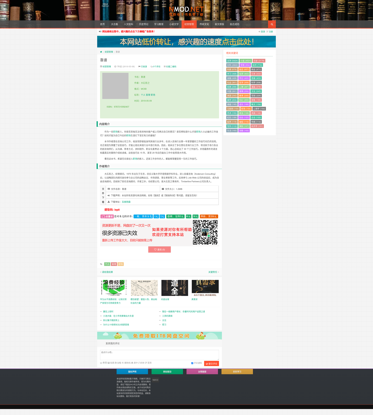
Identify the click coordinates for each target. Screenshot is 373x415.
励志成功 (234, 24)
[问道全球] (174, 287)
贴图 (112, 362)
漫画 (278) (256, 86)
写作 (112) (232, 126)
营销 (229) (256, 95)
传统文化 (204, 24)
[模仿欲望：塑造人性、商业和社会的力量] (144, 287)
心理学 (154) (259, 108)
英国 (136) (256, 113)
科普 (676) (232, 69)
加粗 (119, 362)
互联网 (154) (233, 108)
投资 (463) (244, 73)
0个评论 (156, 66)
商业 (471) (256, 69)
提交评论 (212, 363)
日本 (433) (256, 73)
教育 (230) (244, 95)
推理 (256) (244, 91)
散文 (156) (256, 104)
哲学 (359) (244, 82)
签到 (149, 362)
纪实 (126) (232, 117)
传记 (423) (244, 78)
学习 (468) (232, 73)
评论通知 (198, 362)
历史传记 (143, 24)
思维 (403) (256, 78)
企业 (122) (256, 117)
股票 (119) (232, 121)
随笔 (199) (256, 99)
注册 (271, 31)
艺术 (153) (232, 113)
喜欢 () (161, 249)
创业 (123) (244, 117)
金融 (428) (232, 78)
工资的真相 (167, 315)
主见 (164, 320)
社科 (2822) (232, 64)
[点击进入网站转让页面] (186, 41)
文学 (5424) (232, 60)
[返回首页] (101, 51)
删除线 (127, 362)
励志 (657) (244, 69)
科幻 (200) (244, 99)
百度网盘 (126, 201)
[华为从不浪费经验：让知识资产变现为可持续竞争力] (113, 287)
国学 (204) (232, 99)
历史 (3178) (259, 60)
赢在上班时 (108, 311)
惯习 (164, 324)
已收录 (144, 66)
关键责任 (212, 271)
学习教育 (158, 24)
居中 (135, 362)
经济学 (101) (257, 126)
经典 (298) (232, 86)
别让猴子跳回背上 (111, 320)
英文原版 (219, 24)
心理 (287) (244, 86)
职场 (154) (246, 108)
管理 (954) (245, 64)
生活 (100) (232, 130)
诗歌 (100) (244, 130)
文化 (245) (256, 91)
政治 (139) (244, 113)
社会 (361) (232, 82)
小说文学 (174, 24)
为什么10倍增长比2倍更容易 (116, 324)
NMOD (155, 379)
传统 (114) (256, 121)
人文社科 (128, 24)
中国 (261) (232, 91)
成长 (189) (244, 104)
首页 (102, 24)
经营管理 (189, 24)
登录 (263, 31)
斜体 (142, 362)
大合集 (114, 24)
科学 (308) (256, 82)
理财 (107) (244, 126)
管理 (148, 94)
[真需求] (205, 287)
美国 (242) (232, 95)
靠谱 (103, 59)
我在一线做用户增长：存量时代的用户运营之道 (183, 311)
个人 (143, 94)
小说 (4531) (245, 60)
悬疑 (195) (232, 104)
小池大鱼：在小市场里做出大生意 (118, 315)
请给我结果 (107, 271)
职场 (153, 94)
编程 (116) (244, 121)
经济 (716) (257, 64)
